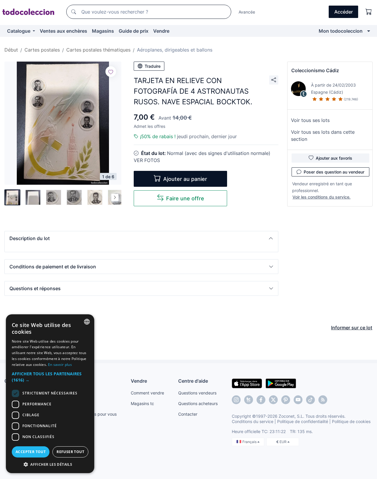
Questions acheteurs (198, 403)
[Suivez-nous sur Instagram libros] (248, 399)
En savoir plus (60, 364)
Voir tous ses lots (310, 120)
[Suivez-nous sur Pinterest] (285, 399)
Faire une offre (185, 198)
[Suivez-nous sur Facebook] (261, 399)
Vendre (161, 31)
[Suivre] (110, 71)
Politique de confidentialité (302, 421)
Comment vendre (147, 392)
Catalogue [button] (19, 31)
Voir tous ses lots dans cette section (323, 135)
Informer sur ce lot (351, 328)
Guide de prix (133, 31)
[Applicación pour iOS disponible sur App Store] (247, 383)
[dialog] (50, 393)
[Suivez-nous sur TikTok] (310, 399)
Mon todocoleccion (341, 31)
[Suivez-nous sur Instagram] (236, 399)
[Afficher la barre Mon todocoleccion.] (368, 31)
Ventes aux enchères (63, 31)
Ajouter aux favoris (334, 158)
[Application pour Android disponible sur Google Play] (281, 383)
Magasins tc (142, 403)
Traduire (153, 66)
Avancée (247, 11)
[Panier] (368, 12)
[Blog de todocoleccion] (322, 399)
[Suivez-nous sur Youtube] (298, 399)
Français (249, 442)
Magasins (103, 31)
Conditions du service (252, 421)
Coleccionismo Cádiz (315, 70)
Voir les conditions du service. (321, 196)
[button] (141, 238)
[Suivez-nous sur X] (273, 399)
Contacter (187, 414)
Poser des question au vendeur (334, 171)
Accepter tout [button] (31, 451)
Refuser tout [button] (70, 451)
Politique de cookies (351, 421)
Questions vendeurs (197, 392)
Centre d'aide (193, 381)
